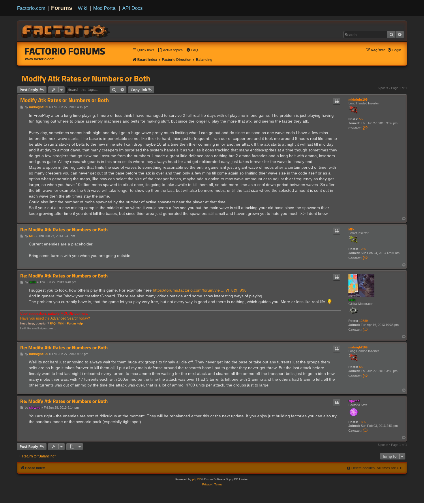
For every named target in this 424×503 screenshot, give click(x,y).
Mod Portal (105, 8)
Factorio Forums (65, 51)
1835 (362, 422)
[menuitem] (170, 50)
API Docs (132, 8)
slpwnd (354, 401)
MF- (351, 229)
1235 (362, 249)
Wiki (82, 8)
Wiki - (62, 323)
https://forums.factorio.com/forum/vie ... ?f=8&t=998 (200, 290)
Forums (61, 8)
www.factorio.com (40, 59)
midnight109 (357, 99)
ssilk (351, 300)
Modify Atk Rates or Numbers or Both (86, 78)
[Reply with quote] (336, 101)
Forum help (75, 323)
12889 (363, 320)
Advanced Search (64, 318)
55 (361, 119)
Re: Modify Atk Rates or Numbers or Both (64, 230)
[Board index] (66, 30)
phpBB (196, 479)
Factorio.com (31, 8)
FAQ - (53, 323)
